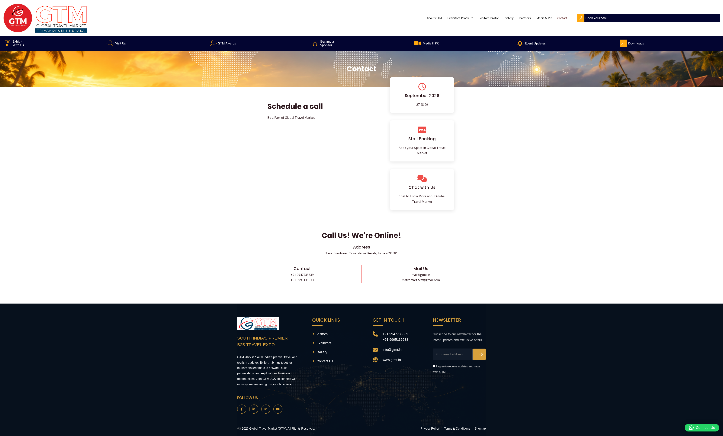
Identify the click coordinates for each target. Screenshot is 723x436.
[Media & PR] (417, 43)
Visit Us (120, 43)
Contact (562, 18)
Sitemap (480, 428)
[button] (702, 427)
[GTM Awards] (212, 43)
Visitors (322, 334)
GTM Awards (227, 43)
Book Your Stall (596, 18)
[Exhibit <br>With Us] (7, 43)
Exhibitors (324, 343)
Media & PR (544, 18)
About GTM (434, 18)
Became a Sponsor (327, 43)
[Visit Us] (110, 43)
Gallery (509, 18)
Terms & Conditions (457, 428)
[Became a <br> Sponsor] (315, 43)
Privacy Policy (429, 428)
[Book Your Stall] (580, 18)
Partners (525, 18)
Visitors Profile (489, 18)
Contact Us (325, 361)
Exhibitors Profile (458, 18)
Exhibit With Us (18, 43)
